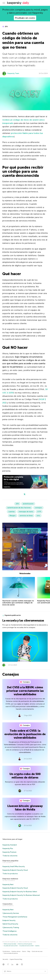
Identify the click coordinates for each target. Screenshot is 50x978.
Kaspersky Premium (9, 852)
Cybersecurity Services (11, 913)
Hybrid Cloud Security (10, 924)
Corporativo (7, 904)
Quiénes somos (16, 951)
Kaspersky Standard (10, 845)
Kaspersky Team (13, 73)
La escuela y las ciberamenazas (23, 620)
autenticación (28, 504)
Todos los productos (10, 873)
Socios (24, 951)
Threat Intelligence (10, 931)
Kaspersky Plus (8, 848)
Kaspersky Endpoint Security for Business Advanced (21, 895)
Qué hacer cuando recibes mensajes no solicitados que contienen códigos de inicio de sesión (18, 603)
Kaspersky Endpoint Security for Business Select (20, 891)
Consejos (26, 682)
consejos (38, 508)
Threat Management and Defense (15, 917)
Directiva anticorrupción (25, 944)
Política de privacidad (10, 944)
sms (38, 516)
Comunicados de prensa (11, 953)
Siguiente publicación (13, 615)
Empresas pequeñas (10, 861)
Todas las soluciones (10, 856)
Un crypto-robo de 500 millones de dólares (25, 775)
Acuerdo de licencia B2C (11, 946)
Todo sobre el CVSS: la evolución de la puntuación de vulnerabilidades (25, 734)
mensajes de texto (26, 512)
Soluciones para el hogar (12, 839)
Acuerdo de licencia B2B (26, 946)
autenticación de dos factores (19, 508)
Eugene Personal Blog (16, 959)
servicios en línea (26, 516)
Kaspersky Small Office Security (14, 866)
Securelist (5, 959)
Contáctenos (6, 951)
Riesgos (12, 516)
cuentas (11, 512)
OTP (39, 512)
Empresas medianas (10, 879)
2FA (6, 26)
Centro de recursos (37, 951)
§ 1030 (10, 392)
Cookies (37, 946)
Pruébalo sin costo (25, 18)
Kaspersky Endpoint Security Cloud (15, 870)
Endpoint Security (9, 920)
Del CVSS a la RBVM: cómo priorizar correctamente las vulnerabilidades (25, 691)
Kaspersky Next (8, 884)
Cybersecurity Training (11, 927)
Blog (28, 951)
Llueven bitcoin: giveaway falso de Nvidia (25, 807)
